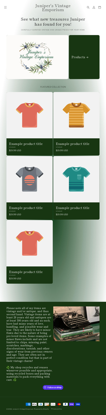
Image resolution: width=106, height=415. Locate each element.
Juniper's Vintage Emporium (23, 409)
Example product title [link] (26, 144)
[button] (5, 7)
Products (78, 57)
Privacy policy (56, 409)
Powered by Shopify (41, 409)
